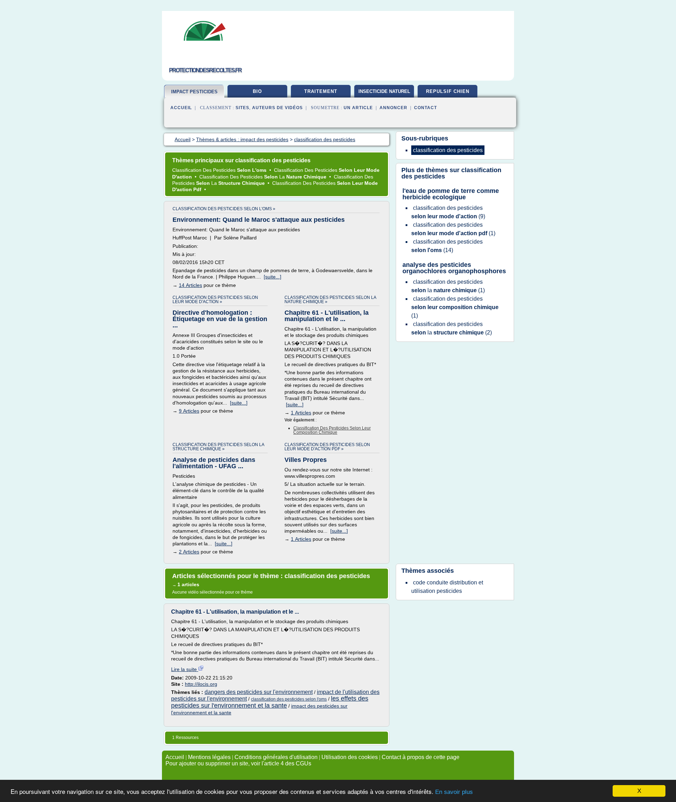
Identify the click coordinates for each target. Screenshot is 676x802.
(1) (453, 229)
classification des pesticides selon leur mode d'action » (215, 299)
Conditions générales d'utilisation (276, 757)
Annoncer (393, 107)
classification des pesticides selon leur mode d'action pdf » (327, 446)
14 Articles (190, 285)
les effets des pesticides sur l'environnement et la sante (269, 702)
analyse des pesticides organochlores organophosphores (454, 268)
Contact (425, 107)
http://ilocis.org (201, 684)
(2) (451, 328)
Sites (242, 107)
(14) (447, 246)
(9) (448, 212)
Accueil (181, 107)
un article (358, 107)
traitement (320, 91)
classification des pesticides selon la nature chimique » (330, 299)
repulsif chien (447, 91)
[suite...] (272, 277)
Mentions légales (209, 757)
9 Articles (189, 411)
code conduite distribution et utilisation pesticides (447, 586)
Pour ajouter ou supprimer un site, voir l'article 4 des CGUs (238, 763)
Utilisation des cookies (349, 757)
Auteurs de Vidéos (277, 107)
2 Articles (189, 551)
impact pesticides (194, 91)
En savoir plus (454, 792)
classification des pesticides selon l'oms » (224, 208)
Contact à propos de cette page (420, 757)
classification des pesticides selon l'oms (289, 699)
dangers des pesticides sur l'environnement (259, 692)
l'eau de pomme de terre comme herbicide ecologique (450, 194)
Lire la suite (184, 669)
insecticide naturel (384, 91)
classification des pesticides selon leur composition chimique (332, 430)
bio (257, 91)
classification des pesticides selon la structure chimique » (218, 446)
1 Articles (301, 412)
